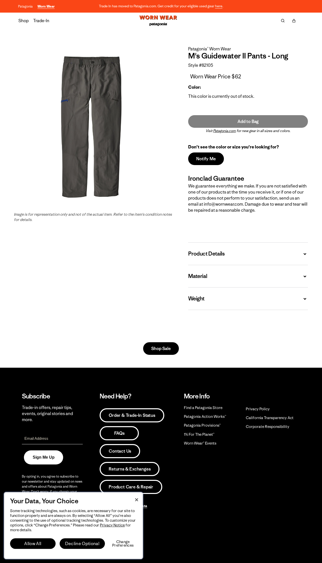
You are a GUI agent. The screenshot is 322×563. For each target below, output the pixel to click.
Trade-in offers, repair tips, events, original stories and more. (47, 413)
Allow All (32, 543)
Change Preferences (123, 543)
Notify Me (206, 159)
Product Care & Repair (131, 487)
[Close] (136, 499)
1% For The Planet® (199, 434)
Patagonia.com (224, 131)
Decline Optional (82, 543)
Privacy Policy (258, 408)
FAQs (119, 433)
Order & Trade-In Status (132, 415)
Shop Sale (161, 348)
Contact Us (120, 451)
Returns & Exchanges (129, 469)
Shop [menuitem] (23, 20)
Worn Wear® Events (200, 443)
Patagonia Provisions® (202, 425)
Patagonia (25, 6)
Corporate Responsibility (267, 426)
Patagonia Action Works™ (205, 416)
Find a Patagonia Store (203, 407)
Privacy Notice (112, 525)
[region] (73, 525)
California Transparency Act (270, 417)
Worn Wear (46, 6)
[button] (293, 20)
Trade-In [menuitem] (41, 20)
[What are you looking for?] (282, 20)
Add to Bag (248, 121)
